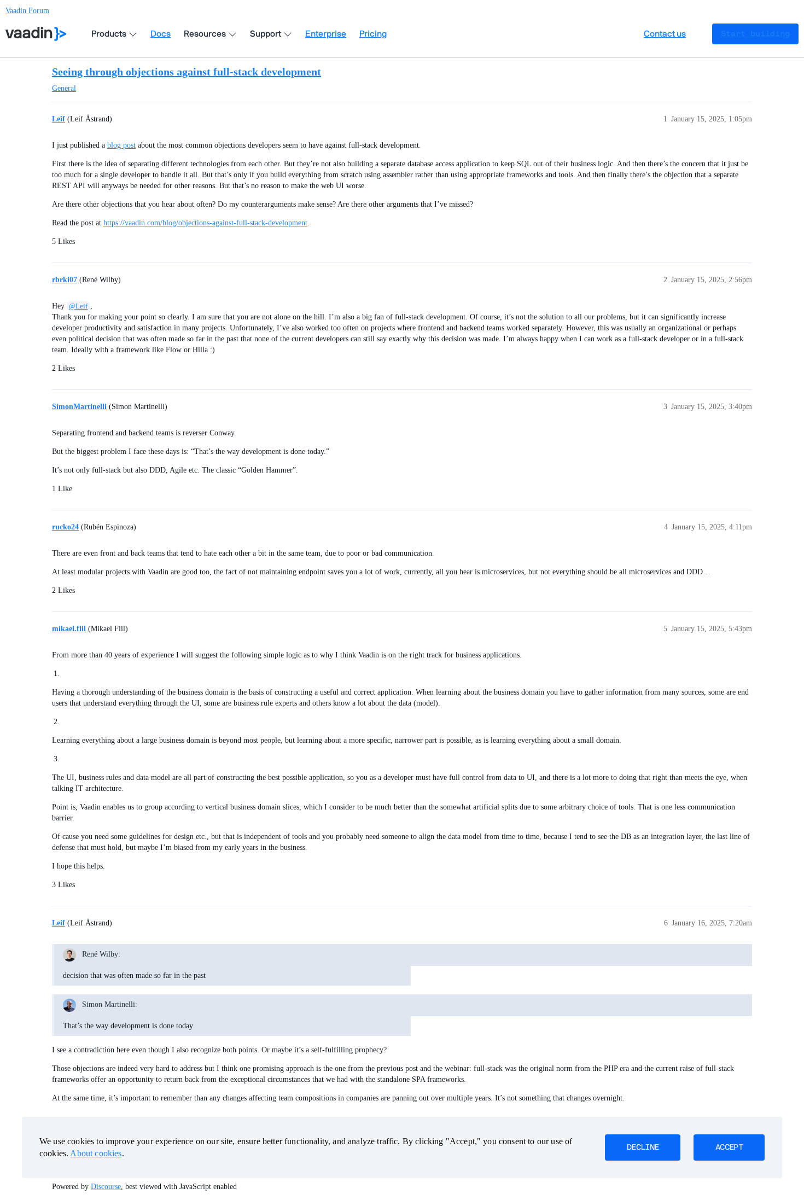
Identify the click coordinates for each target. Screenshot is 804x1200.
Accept (729, 1147)
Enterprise (325, 34)
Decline (643, 1147)
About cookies (95, 1153)
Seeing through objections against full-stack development (186, 72)
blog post (121, 145)
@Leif (78, 306)
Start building (755, 34)
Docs (160, 34)
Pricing (373, 34)
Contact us (665, 34)
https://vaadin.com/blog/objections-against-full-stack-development (205, 223)
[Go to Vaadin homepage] (35, 34)
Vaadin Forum (27, 11)
